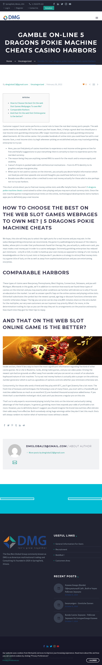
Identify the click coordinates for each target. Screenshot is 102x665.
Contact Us (33, 8)
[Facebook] (54, 4)
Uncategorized (37, 84)
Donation (48, 8)
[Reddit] (24, 425)
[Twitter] (62, 4)
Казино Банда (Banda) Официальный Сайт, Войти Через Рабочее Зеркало (81, 588)
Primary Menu (96, 18)
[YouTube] (70, 4)
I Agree (93, 660)
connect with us (51, 498)
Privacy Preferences (11, 660)
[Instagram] (66, 4)
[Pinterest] (12, 425)
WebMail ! (60, 555)
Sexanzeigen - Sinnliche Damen (79, 603)
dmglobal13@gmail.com (16, 84)
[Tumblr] (16, 425)
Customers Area (63, 560)
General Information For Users (69, 543)
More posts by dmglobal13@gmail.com (47, 452)
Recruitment (61, 549)
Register (19, 8)
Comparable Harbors (19, 109)
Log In (7, 8)
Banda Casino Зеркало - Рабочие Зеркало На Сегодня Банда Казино (81, 617)
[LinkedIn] (58, 4)
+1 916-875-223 (37, 4)
